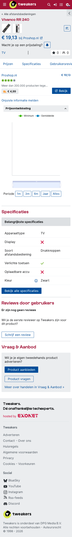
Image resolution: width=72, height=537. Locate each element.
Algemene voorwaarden (20, 452)
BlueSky (14, 480)
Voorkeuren (26, 464)
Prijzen (8, 64)
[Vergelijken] (67, 28)
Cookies (9, 464)
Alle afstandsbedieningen (20, 14)
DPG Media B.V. (51, 523)
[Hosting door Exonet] (20, 416)
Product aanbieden (21, 370)
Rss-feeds (15, 498)
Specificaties (31, 64)
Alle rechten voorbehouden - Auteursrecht (32, 527)
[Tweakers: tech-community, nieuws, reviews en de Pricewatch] (23, 4)
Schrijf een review (18, 335)
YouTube (14, 486)
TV (4, 53)
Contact (9, 441)
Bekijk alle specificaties (21, 291)
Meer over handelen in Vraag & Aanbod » (34, 387)
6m (36, 194)
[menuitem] (49, 4)
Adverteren (11, 435)
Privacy (8, 458)
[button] (5, 4)
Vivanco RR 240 (15, 19)
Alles (56, 194)
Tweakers (9, 523)
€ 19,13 (65, 75)
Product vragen (19, 379)
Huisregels (10, 446)
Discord (14, 503)
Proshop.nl (9, 75)
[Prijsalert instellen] (47, 45)
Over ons (24, 441)
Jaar (45, 194)
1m (19, 194)
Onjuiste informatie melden (20, 100)
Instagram (15, 492)
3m (27, 194)
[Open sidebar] (69, 12)
